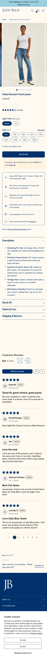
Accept (23, 640)
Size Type (11, 119)
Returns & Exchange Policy (17, 229)
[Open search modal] (32, 10)
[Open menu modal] (43, 10)
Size (6, 130)
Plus (16, 123)
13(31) (25, 140)
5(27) (32, 135)
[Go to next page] (37, 537)
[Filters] (36, 371)
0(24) (6, 135)
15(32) (34, 140)
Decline (23, 646)
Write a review (17, 371)
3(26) (23, 135)
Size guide (41, 130)
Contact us (32, 221)
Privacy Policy (37, 633)
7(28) (40, 135)
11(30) (15, 140)
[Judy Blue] (11, 10)
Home (4, 19)
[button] (8, 110)
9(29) (6, 140)
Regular (7, 123)
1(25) (14, 135)
